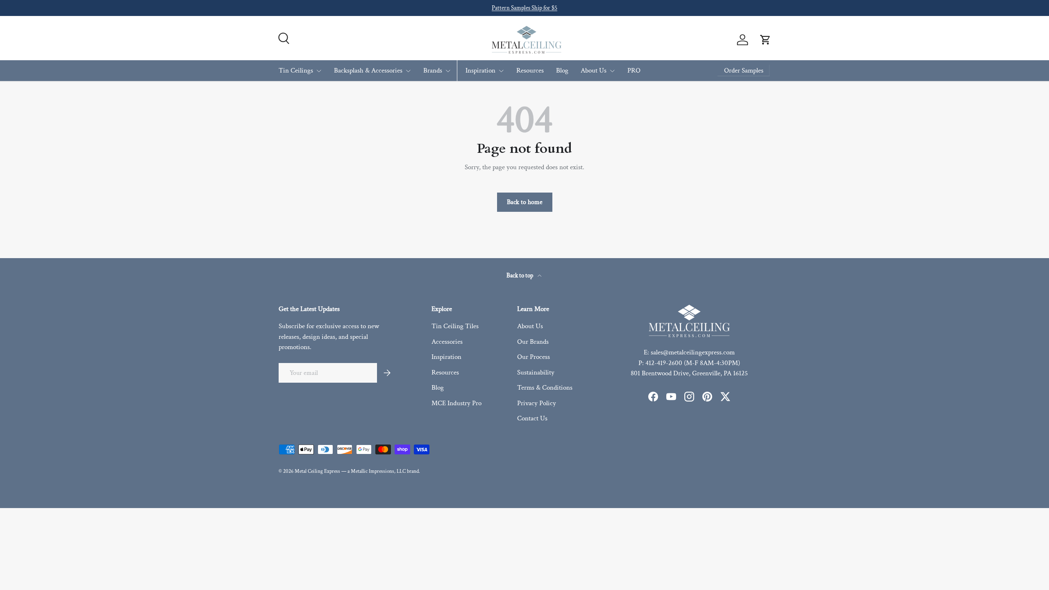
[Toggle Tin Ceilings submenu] (319, 71)
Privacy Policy (536, 403)
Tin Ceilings (296, 70)
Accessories (447, 341)
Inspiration (480, 70)
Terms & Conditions (544, 387)
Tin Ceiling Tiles (455, 326)
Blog (562, 70)
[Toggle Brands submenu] (448, 71)
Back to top (520, 275)
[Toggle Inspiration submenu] (501, 71)
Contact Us (532, 418)
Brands (432, 70)
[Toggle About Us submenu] (612, 71)
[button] (765, 40)
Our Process (533, 356)
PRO (633, 70)
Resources (530, 70)
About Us (593, 70)
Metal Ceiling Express (317, 471)
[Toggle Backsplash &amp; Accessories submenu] (408, 71)
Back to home (525, 202)
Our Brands (533, 341)
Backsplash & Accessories (368, 70)
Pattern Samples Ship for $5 (524, 8)
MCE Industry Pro (456, 403)
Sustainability (535, 372)
